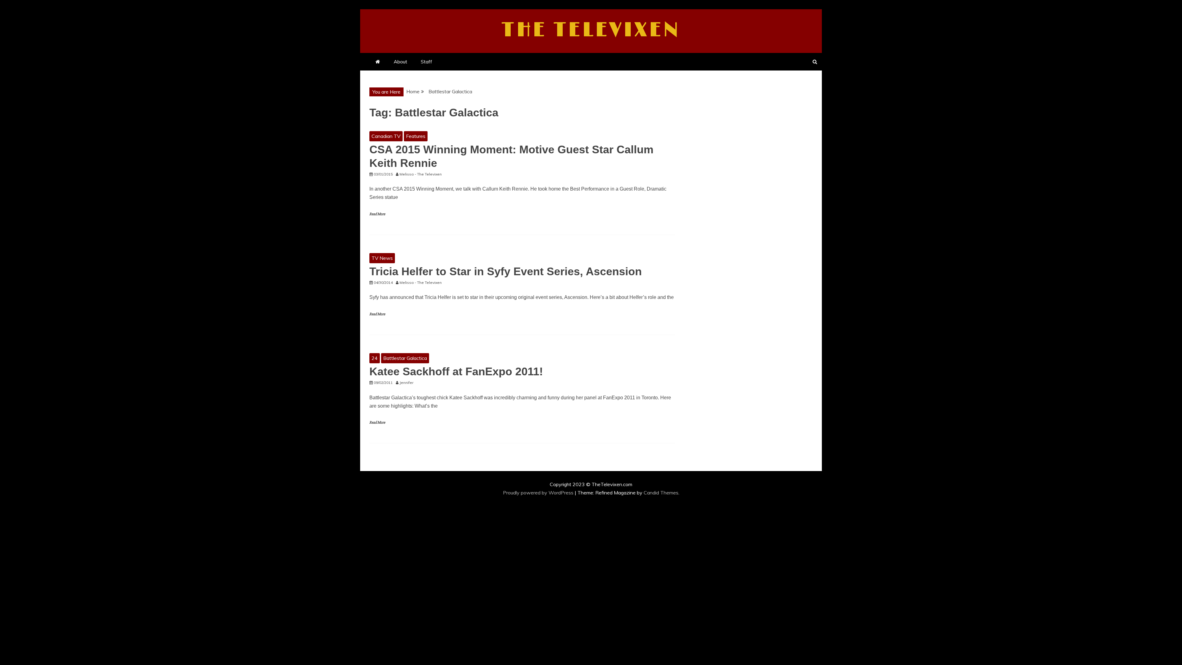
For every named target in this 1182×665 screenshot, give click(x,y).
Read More (377, 214)
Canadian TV (386, 136)
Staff (426, 61)
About (400, 61)
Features (415, 136)
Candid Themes (661, 493)
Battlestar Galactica (405, 358)
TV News (382, 258)
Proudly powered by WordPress (539, 493)
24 (375, 358)
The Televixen (591, 30)
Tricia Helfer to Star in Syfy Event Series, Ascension (505, 271)
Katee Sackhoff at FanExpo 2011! (456, 371)
